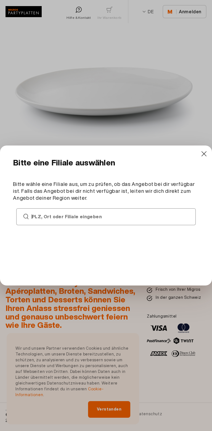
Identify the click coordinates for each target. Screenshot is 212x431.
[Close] (204, 154)
